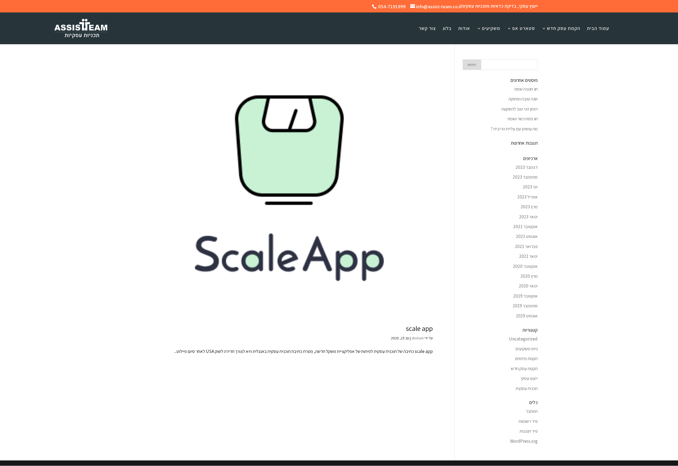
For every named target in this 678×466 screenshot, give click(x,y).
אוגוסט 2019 (527, 316)
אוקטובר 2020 (525, 266)
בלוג (447, 28)
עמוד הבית (598, 28)
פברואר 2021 (526, 246)
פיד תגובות (529, 431)
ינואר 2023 (528, 217)
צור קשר (427, 28)
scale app (419, 328)
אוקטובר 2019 (525, 296)
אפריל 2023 (527, 197)
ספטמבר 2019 (525, 306)
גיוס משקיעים (526, 349)
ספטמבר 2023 (525, 177)
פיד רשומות (528, 421)
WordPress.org (524, 441)
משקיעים (491, 28)
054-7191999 (392, 6)
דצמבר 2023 (527, 167)
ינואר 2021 (528, 256)
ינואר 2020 (528, 286)
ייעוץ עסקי (529, 378)
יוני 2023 (530, 187)
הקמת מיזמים (526, 358)
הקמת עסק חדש (563, 28)
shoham (418, 338)
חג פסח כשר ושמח (523, 119)
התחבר (532, 411)
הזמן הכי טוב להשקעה (519, 109)
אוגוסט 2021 (527, 236)
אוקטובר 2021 (525, 226)
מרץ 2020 (529, 276)
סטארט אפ (523, 28)
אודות (464, 28)
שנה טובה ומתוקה (523, 99)
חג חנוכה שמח (526, 89)
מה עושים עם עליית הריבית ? (514, 129)
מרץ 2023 (529, 207)
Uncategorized (523, 339)
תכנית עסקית (527, 388)
